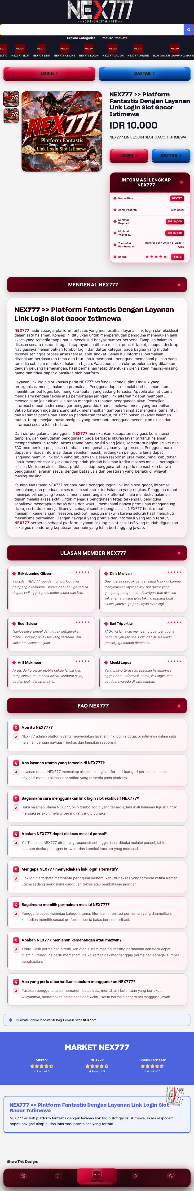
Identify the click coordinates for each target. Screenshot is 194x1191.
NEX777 (21, 330)
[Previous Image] (25, 132)
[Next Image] (98, 132)
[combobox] (92, 29)
